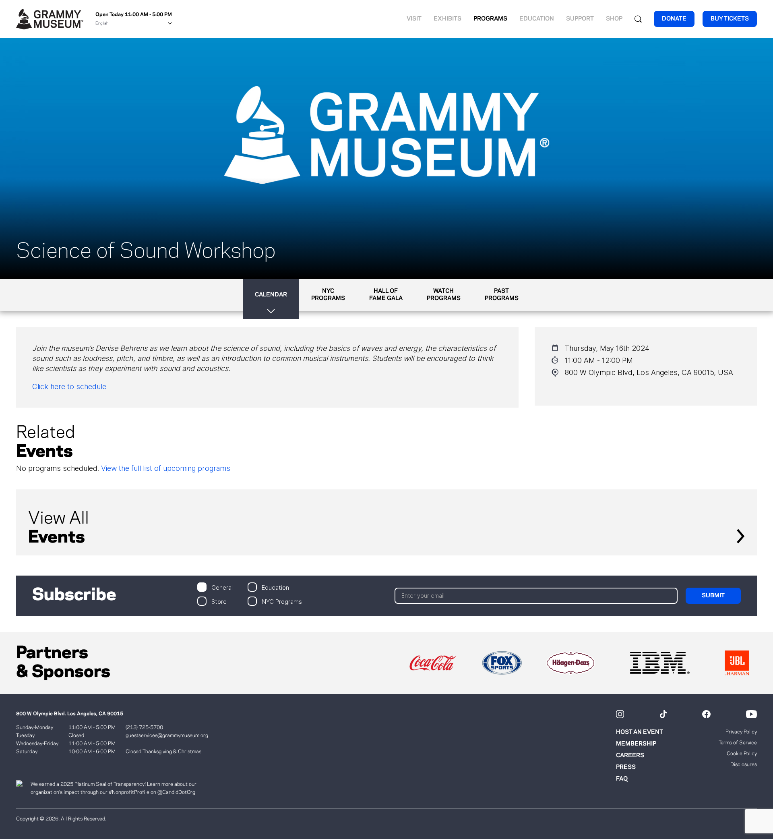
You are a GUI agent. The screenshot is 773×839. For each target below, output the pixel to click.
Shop (614, 19)
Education (536, 19)
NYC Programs (282, 601)
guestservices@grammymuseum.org (167, 735)
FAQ (622, 779)
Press (626, 767)
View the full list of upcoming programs (165, 468)
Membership (636, 744)
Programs (490, 19)
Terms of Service (738, 742)
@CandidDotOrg (176, 792)
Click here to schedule (69, 386)
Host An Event (639, 732)
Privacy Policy (741, 731)
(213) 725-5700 (144, 727)
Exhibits (447, 19)
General (222, 587)
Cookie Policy (742, 753)
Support (580, 19)
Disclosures (743, 764)
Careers (630, 755)
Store (219, 601)
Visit (414, 19)
